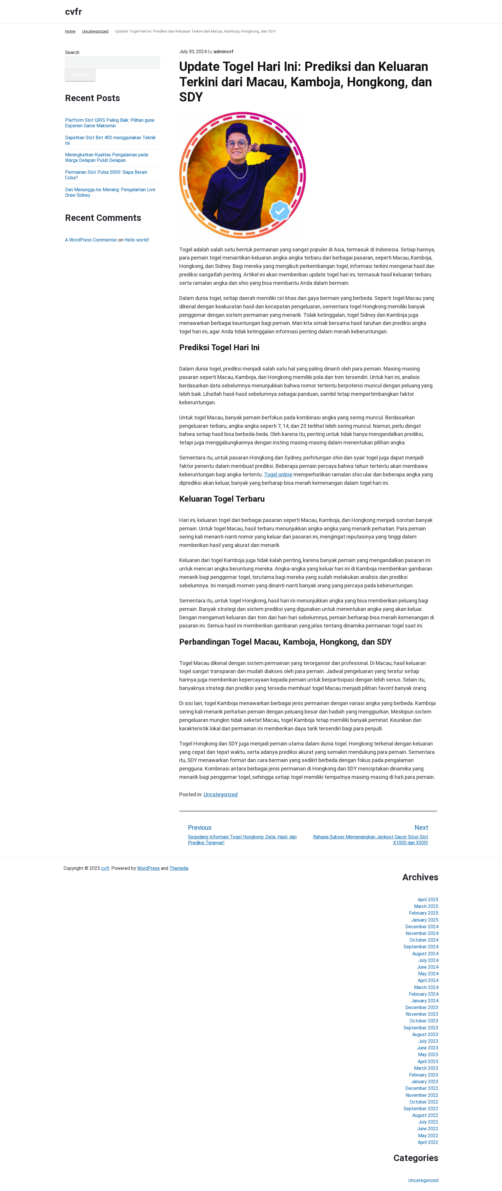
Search (72, 52)
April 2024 (428, 980)
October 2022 (424, 1102)
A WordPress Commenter (91, 240)
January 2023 (424, 1081)
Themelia (178, 868)
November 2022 (422, 1095)
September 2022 (421, 1108)
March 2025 (426, 906)
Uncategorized (221, 794)
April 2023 (428, 1061)
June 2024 (427, 967)
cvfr (105, 868)
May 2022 (428, 1135)
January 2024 (424, 1001)
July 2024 (428, 960)
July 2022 (428, 1122)
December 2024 (421, 926)
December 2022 (421, 1088)
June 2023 (427, 1048)
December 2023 (421, 1007)
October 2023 (424, 1021)
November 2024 (422, 933)
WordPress (148, 868)
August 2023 (425, 1034)
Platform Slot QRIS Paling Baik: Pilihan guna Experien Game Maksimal (109, 122)
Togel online (278, 474)
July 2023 (428, 1041)
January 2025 (424, 920)
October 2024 (424, 940)
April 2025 (428, 899)
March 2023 (426, 1068)
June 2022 (427, 1128)
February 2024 (423, 994)
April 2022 (428, 1142)
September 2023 (421, 1028)
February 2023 (423, 1075)
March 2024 (426, 987)
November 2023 (422, 1014)
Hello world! (136, 240)
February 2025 (423, 913)
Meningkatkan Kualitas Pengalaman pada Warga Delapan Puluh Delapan (106, 157)
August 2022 (425, 1115)
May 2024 (428, 974)
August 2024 (425, 953)
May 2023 (428, 1054)
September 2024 (421, 946)
